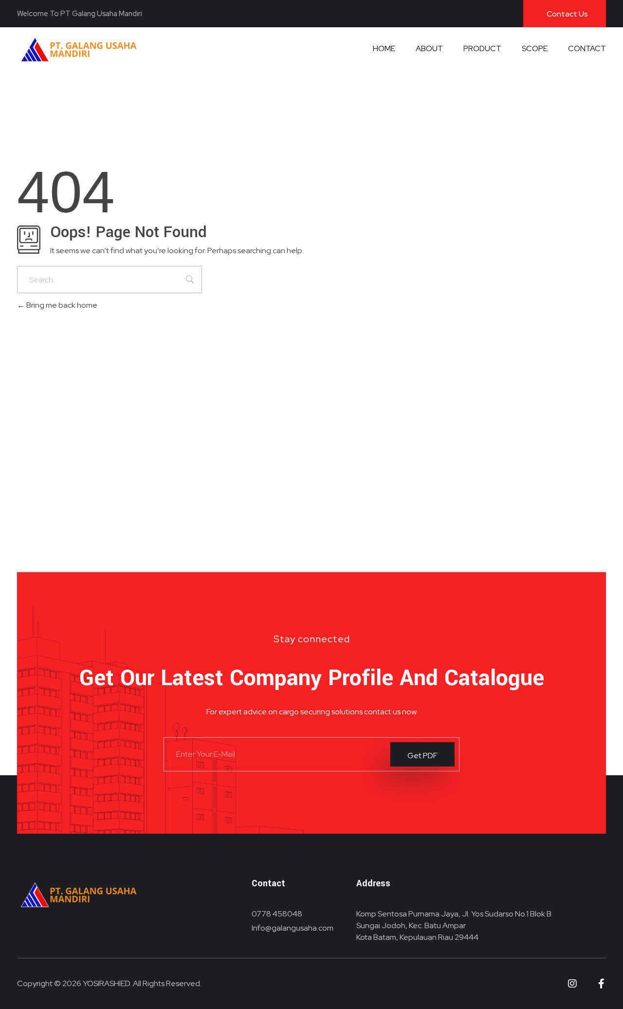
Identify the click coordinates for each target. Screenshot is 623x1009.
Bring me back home (61, 305)
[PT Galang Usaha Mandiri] (79, 49)
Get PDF (422, 755)
